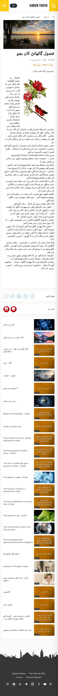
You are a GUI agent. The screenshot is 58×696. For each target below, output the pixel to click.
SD (13, 5)
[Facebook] (32, 296)
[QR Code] (6, 296)
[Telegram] (12, 296)
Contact (19, 677)
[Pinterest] (14, 684)
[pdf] (14, 309)
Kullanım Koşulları (33, 677)
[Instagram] (32, 684)
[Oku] (6, 309)
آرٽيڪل (46, 17)
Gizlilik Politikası (19, 673)
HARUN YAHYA (39, 6)
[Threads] (7, 684)
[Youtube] (45, 684)
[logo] (53, 5)
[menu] (4, 5)
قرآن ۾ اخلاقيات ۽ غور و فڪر (42, 65)
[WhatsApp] (19, 296)
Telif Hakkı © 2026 (37, 673)
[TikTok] (20, 684)
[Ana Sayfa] (53, 17)
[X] (25, 296)
